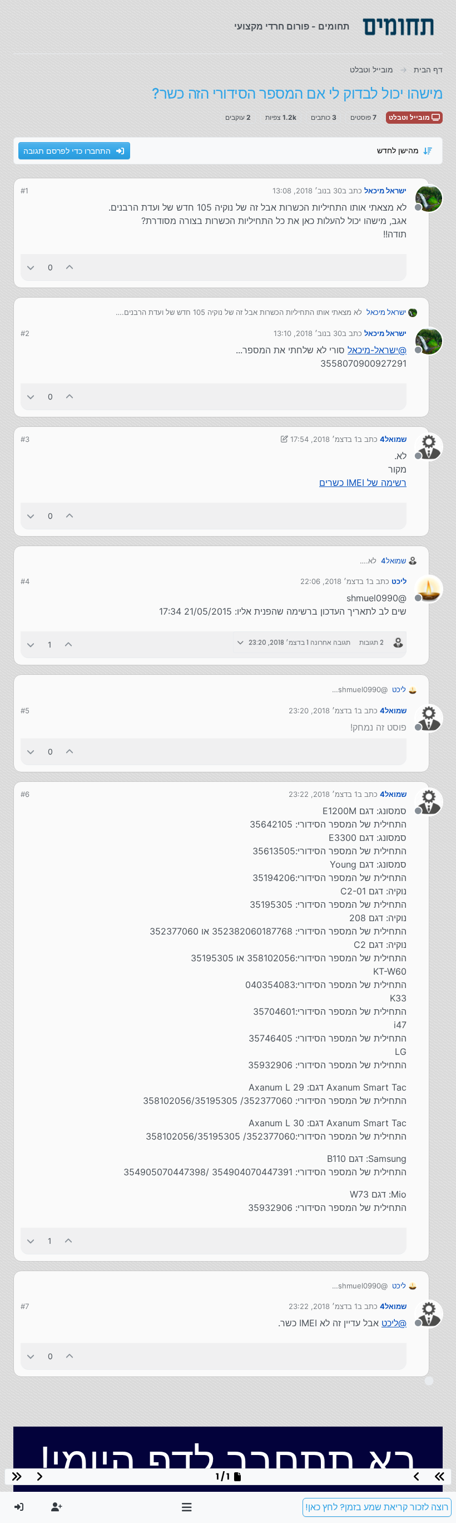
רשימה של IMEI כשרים (363, 482)
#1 (24, 190)
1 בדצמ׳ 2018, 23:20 (323, 710)
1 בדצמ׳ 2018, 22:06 (334, 581)
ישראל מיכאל (385, 190)
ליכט (399, 581)
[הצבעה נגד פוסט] (31, 267)
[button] (187, 1507)
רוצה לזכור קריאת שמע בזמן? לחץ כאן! (377, 1507)
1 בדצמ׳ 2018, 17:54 (324, 439)
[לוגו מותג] (398, 26)
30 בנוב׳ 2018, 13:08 (307, 190)
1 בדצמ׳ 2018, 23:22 (323, 794)
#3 (25, 439)
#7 (25, 1306)
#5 (25, 710)
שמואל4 (393, 439)
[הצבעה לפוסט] (70, 267)
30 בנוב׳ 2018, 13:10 (308, 333)
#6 (25, 794)
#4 (25, 581)
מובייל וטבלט (410, 117)
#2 (25, 333)
